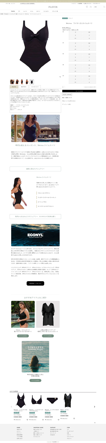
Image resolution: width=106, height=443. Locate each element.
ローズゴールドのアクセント (46, 206)
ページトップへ (95, 423)
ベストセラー (46, 11)
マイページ (19, 433)
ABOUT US (19, 429)
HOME (1, 14)
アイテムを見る (23, 335)
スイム (31, 11)
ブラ (19, 11)
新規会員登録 (19, 434)
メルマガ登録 (19, 436)
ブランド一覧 (55, 11)
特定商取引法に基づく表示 (56, 429)
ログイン (74, 3)
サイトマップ (53, 433)
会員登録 (80, 3)
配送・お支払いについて (39, 433)
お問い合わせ (19, 438)
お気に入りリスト (88, 3)
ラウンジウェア (70, 436)
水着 (68, 433)
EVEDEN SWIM (18, 417)
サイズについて (35, 86)
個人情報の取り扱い (54, 431)
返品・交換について (67, 97)
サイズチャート (97, 3)
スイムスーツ (21, 14)
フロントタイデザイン (44, 193)
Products (6, 14)
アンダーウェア (70, 431)
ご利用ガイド (36, 431)
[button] (11, 406)
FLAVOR (54, 441)
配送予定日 (23, 86)
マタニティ (69, 438)
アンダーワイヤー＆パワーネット (47, 197)
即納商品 (13, 11)
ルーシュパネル (42, 201)
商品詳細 (14, 86)
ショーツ (25, 11)
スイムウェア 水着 (13, 14)
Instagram (52, 434)
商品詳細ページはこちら (35, 283)
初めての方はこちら (38, 429)
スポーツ (38, 11)
